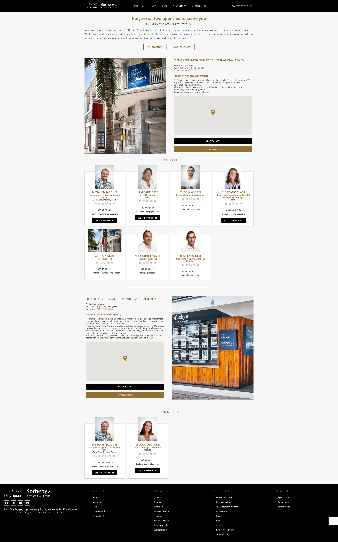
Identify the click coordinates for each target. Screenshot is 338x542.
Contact (196, 5)
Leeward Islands (161, 511)
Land (94, 506)
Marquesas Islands (162, 525)
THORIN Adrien (190, 192)
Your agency (179, 5)
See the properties (104, 220)
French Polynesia (224, 497)
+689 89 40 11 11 (147, 460)
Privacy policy (284, 502)
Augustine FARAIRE (148, 256)
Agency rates (284, 497)
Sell (143, 5)
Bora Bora (159, 506)
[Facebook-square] (6, 502)
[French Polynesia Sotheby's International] (101, 6)
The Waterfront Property (227, 506)
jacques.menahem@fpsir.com (105, 214)
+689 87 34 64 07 (147, 208)
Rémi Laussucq (190, 256)
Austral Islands (161, 529)
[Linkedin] (27, 502)
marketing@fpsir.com (190, 275)
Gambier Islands (161, 520)
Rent (164, 5)
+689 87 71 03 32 (105, 210)
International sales (224, 502)
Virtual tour (213, 140)
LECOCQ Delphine (148, 444)
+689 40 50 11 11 (190, 205)
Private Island (98, 511)
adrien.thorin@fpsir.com (190, 209)
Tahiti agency (155, 47)
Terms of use (284, 506)
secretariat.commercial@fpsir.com (104, 273)
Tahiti (156, 497)
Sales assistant (105, 256)
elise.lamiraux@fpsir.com (147, 211)
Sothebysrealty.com (225, 529)
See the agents (213, 149)
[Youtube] (20, 502)
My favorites (221, 511)
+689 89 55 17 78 (233, 210)
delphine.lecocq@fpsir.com (147, 464)
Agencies (220, 525)
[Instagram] (13, 502)
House (95, 497)
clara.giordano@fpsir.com (233, 214)
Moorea (157, 502)
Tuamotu (158, 516)
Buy (154, 5)
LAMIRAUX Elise (147, 192)
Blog (218, 516)
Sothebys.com (222, 534)
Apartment (97, 502)
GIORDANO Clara (233, 192)
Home (135, 5)
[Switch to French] (205, 6)
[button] (145, 6)
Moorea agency (182, 47)
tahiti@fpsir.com (147, 273)
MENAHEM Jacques (104, 192)
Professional (98, 516)
